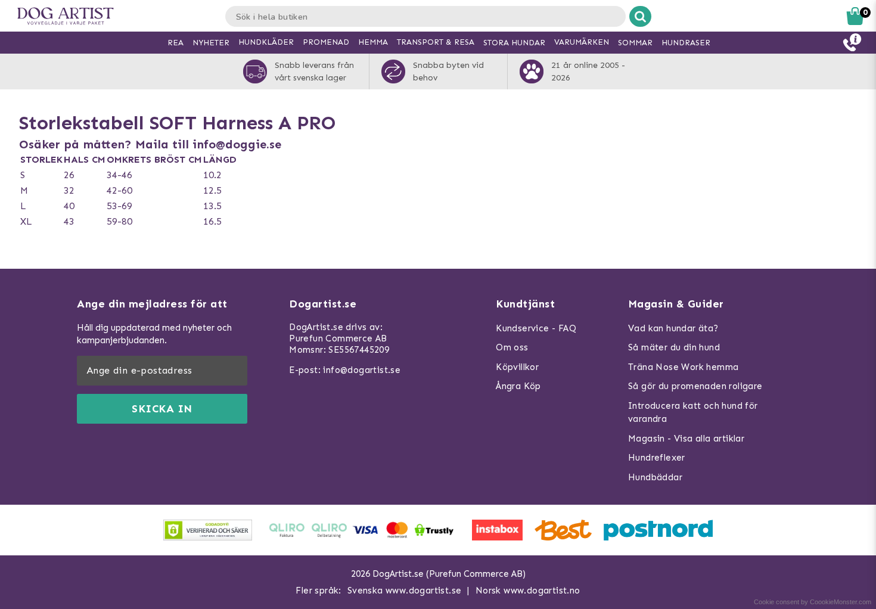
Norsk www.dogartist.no (528, 590)
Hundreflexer (656, 457)
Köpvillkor (517, 367)
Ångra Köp (518, 386)
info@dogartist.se (361, 370)
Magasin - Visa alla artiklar (686, 438)
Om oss (512, 347)
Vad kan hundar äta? (673, 328)
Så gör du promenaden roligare (695, 386)
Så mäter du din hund (674, 347)
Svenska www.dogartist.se (404, 590)
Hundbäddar (655, 477)
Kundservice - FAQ (536, 328)
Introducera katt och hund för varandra (693, 412)
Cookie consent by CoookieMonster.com (812, 601)
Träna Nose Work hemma (683, 367)
